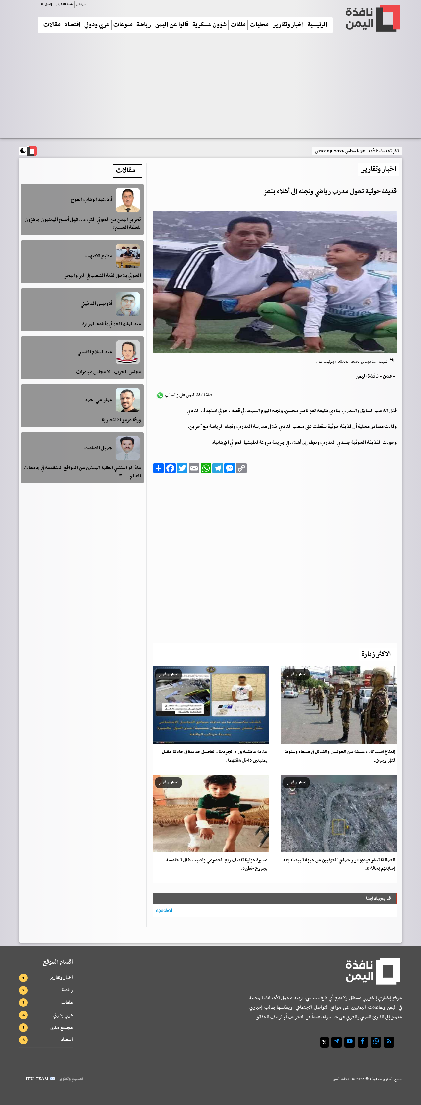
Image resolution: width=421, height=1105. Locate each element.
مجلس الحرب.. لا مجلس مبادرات (108, 372)
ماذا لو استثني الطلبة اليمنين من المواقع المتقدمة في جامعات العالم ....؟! (82, 472)
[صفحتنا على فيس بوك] (363, 1042)
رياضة (143, 25)
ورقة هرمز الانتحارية (121, 419)
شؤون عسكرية (209, 25)
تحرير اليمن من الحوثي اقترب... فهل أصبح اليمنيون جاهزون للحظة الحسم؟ (83, 223)
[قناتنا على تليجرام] (336, 1042)
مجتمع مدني (61, 1027)
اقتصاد (72, 25)
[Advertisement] (210, 88)
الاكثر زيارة (376, 654)
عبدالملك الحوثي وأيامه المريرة (111, 324)
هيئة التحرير (64, 4)
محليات (259, 25)
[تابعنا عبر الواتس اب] (376, 1042)
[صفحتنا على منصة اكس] (324, 1042)
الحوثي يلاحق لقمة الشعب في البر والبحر (102, 275)
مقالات (52, 25)
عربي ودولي (97, 25)
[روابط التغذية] (389, 1042)
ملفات (238, 25)
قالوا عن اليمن (171, 25)
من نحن (81, 4)
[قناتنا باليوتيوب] (349, 1042)
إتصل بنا (46, 4)
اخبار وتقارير (288, 25)
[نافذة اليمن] (372, 18)
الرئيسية (317, 25)
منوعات (123, 25)
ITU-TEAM (37, 1079)
